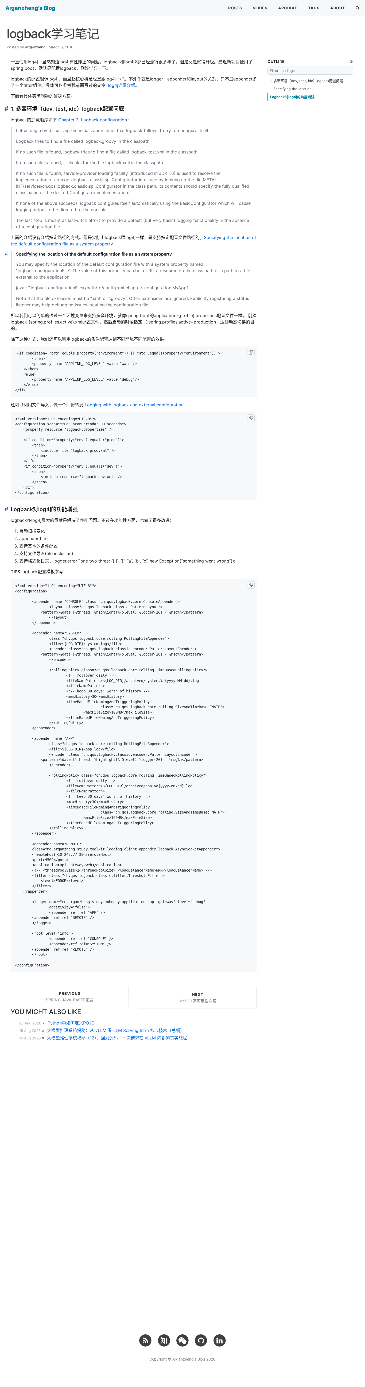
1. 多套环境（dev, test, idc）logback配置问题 (306, 81)
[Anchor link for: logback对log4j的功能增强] (5, 509)
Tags (314, 8)
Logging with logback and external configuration (134, 404)
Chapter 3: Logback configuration (92, 119)
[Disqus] (134, 1113)
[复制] (251, 352)
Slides (260, 8)
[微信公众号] (182, 1340)
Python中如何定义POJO (71, 1023)
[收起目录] (351, 61)
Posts (235, 8)
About (337, 8)
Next (197, 997)
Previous (70, 996)
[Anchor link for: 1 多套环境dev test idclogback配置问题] (5, 109)
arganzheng (35, 47)
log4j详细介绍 (121, 85)
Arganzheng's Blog (30, 8)
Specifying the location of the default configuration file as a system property (294, 89)
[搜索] (357, 8)
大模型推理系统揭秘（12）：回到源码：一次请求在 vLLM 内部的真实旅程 (117, 1038)
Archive (287, 8)
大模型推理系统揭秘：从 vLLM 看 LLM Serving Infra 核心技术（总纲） (115, 1030)
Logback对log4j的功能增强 (292, 97)
